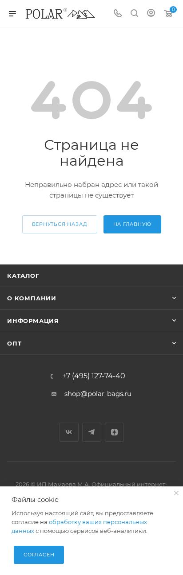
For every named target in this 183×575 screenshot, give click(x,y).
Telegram (91, 432)
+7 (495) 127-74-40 (93, 376)
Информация (33, 320)
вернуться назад (60, 224)
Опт (14, 343)
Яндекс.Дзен (114, 432)
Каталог (23, 275)
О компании (31, 298)
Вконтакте (69, 432)
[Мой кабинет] (151, 14)
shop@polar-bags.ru (97, 393)
